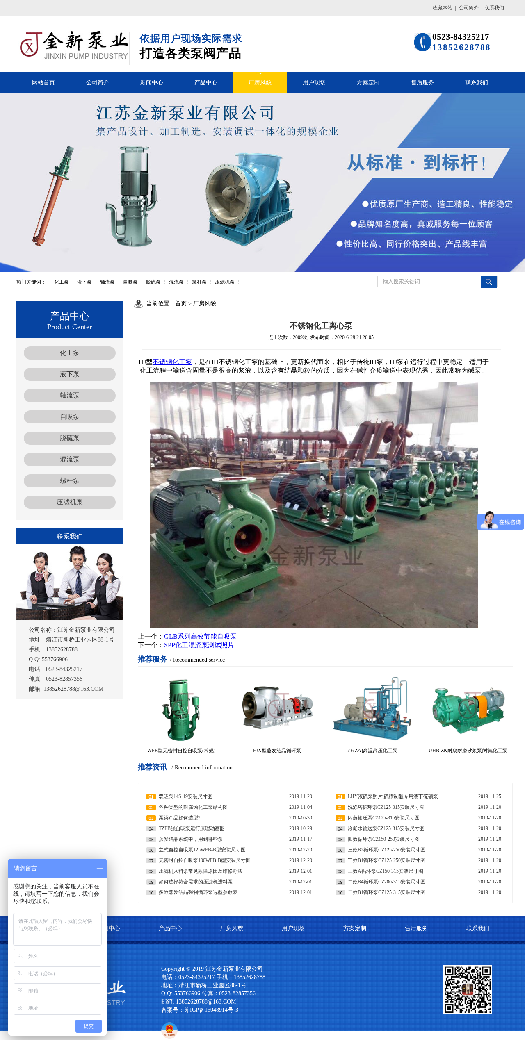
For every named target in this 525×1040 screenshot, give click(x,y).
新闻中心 (151, 83)
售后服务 (422, 83)
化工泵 (61, 282)
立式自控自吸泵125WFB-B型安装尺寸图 (202, 850)
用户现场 (314, 83)
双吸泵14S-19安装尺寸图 (185, 796)
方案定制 (368, 83)
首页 (181, 303)
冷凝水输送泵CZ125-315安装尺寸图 (386, 828)
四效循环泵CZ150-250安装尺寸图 (384, 839)
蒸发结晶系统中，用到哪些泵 (191, 839)
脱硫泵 (153, 282)
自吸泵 (130, 282)
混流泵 (176, 282)
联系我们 (494, 8)
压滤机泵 (225, 282)
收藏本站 (442, 8)
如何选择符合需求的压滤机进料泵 (196, 882)
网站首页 (43, 83)
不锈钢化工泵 (172, 361)
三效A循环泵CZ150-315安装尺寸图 (385, 871)
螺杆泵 (199, 282)
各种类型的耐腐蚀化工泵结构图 (193, 807)
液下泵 (84, 282)
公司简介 (469, 8)
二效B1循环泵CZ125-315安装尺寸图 (386, 892)
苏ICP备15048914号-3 (213, 1010)
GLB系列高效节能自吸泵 (200, 636)
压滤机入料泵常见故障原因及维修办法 (200, 871)
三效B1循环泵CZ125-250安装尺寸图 (386, 860)
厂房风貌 (260, 83)
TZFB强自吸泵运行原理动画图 (192, 828)
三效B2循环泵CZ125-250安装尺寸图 (386, 850)
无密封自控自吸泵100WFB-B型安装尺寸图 (205, 860)
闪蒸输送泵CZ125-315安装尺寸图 (384, 818)
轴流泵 (107, 282)
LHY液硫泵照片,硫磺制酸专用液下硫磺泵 (393, 796)
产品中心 (205, 83)
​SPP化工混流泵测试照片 (199, 645)
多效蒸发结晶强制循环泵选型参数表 (198, 892)
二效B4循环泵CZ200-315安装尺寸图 (386, 882)
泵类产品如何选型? (179, 818)
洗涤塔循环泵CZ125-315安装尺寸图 (386, 807)
